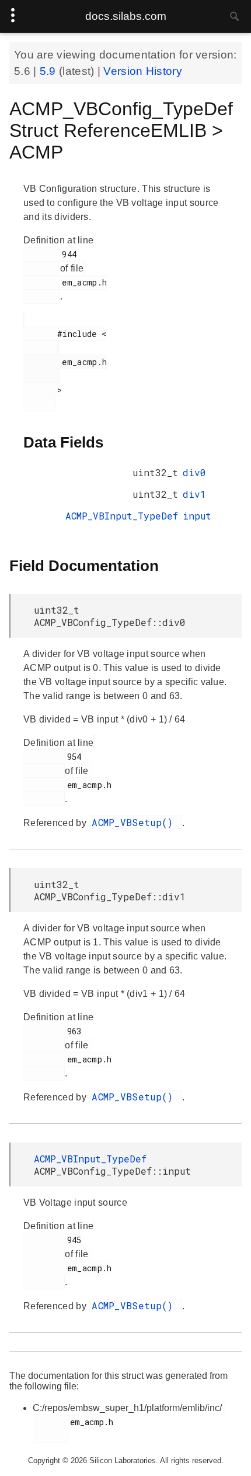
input (197, 516)
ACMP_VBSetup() (135, 822)
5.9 (49, 71)
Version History (142, 71)
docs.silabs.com (125, 16)
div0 (194, 472)
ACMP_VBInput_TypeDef (121, 516)
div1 (194, 494)
